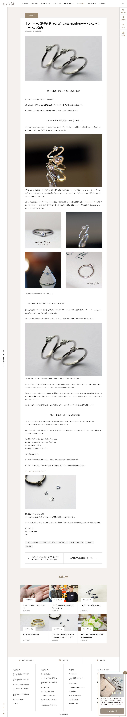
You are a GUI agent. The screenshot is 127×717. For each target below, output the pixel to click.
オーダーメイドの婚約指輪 (49, 678)
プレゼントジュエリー (76, 542)
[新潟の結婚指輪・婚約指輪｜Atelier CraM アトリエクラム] (8, 3)
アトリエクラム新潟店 (32, 542)
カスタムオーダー (91, 202)
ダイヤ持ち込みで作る (47, 691)
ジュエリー (57, 3)
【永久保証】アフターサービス (77, 678)
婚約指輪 (34, 3)
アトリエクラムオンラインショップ (35, 471)
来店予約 (102, 3)
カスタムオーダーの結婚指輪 (21, 689)
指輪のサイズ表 (73, 704)
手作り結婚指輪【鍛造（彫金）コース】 (21, 680)
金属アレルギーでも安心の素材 (21, 695)
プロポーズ (89, 542)
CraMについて (69, 3)
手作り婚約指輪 (45, 674)
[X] (3, 710)
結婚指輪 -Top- (17, 670)
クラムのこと (31, 15)
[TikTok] (3, 707)
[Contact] (3, 713)
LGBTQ (15, 703)
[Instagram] (3, 703)
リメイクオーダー (18, 699)
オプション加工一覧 (75, 695)
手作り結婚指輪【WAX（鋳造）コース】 (21, 674)
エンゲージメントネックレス (49, 700)
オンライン (92, 3)
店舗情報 (71, 670)
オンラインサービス (103, 670)
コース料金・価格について (77, 687)
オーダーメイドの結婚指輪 (21, 684)
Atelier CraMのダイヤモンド (49, 705)
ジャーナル (81, 3)
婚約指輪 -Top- (45, 670)
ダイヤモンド (63, 542)
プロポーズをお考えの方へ (49, 695)
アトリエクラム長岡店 (49, 542)
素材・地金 (72, 691)
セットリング (45, 3)
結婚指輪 (25, 3)
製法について (73, 683)
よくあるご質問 (73, 699)
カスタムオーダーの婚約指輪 (49, 683)
